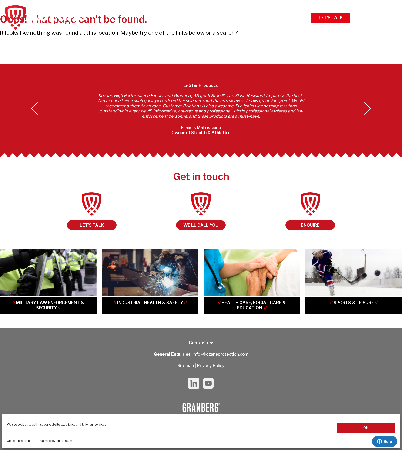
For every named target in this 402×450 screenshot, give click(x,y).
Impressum (64, 441)
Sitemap (186, 365)
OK (365, 428)
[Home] (46, 17)
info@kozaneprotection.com (220, 354)
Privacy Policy (46, 441)
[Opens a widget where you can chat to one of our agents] (384, 442)
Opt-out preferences (20, 441)
